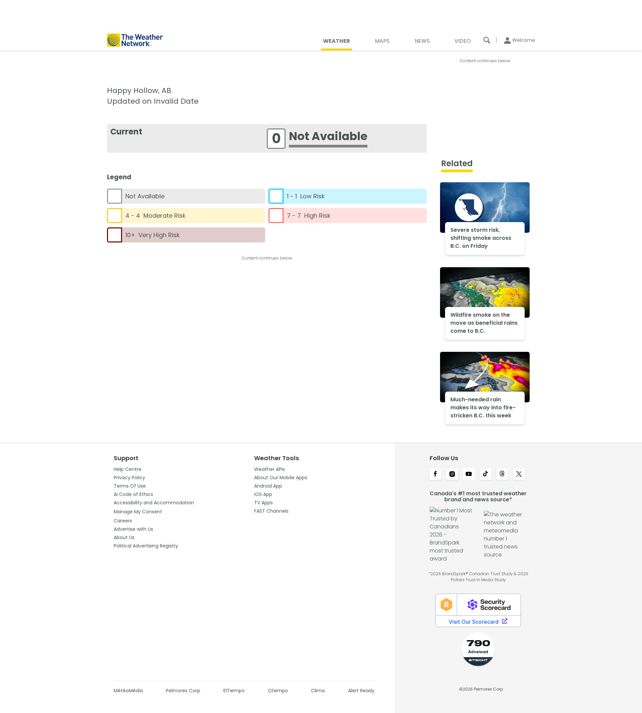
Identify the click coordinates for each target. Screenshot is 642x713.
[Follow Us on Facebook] (435, 474)
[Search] (487, 40)
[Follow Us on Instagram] (452, 474)
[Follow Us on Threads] (502, 474)
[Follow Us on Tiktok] (485, 474)
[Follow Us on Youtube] (468, 474)
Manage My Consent (138, 512)
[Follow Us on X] (519, 474)
